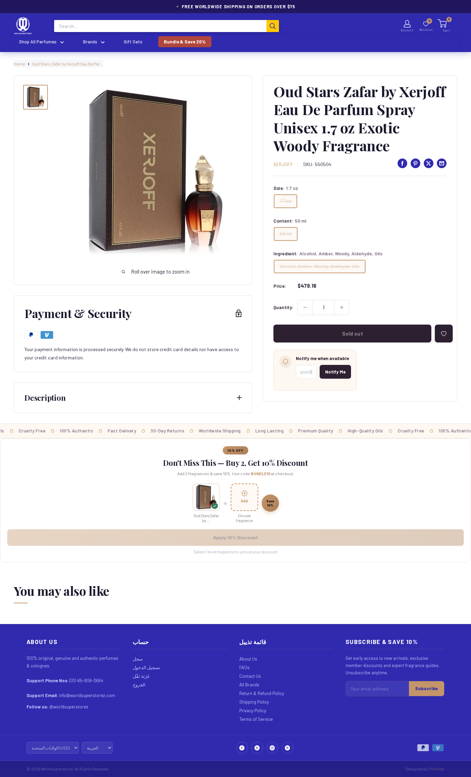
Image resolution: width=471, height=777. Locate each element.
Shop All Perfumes (38, 41)
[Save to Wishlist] (444, 334)
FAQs (244, 667)
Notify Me (335, 372)
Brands (90, 41)
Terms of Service (256, 719)
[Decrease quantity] (305, 307)
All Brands (249, 684)
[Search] (273, 26)
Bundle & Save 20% (185, 41)
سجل (138, 659)
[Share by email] (442, 163)
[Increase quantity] (341, 307)
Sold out (352, 333)
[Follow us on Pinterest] (287, 748)
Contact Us (250, 676)
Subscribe (426, 688)
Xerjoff (283, 164)
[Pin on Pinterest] (415, 163)
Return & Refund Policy (261, 693)
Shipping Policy (254, 702)
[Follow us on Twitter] (257, 748)
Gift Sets (133, 41)
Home (19, 63)
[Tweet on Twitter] (428, 163)
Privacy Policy (252, 710)
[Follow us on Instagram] (272, 748)
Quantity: (283, 307)
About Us (248, 659)
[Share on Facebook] (402, 163)
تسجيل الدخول (146, 667)
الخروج (139, 684)
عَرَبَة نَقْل (141, 676)
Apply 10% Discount (235, 537)
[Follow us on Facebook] (242, 748)
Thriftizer (436, 768)
